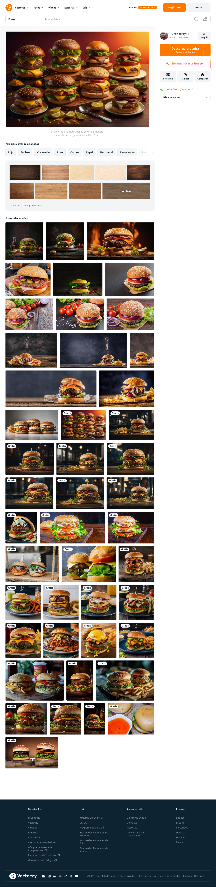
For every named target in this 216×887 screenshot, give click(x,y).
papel (89, 152)
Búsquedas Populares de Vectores (94, 834)
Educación (34, 837)
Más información (171, 97)
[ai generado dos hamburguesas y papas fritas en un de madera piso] (34, 680)
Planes (133, 7)
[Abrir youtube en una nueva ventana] (76, 876)
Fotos (36, 7)
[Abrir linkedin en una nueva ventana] (54, 876)
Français (181, 837)
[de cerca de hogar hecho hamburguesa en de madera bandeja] (28, 279)
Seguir (204, 37)
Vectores (20, 7)
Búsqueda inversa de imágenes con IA (40, 849)
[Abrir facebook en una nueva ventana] (43, 876)
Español (180, 822)
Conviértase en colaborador (135, 834)
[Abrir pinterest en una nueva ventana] (60, 876)
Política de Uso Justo (193, 875)
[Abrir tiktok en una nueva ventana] (65, 876)
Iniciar (199, 7)
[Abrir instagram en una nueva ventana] (49, 876)
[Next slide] (149, 152)
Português (182, 827)
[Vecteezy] (8, 7)
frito (60, 152)
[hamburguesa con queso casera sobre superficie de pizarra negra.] (129, 279)
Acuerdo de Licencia (91, 817)
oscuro (74, 152)
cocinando (43, 152)
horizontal (106, 152)
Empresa (33, 832)
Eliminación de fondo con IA (44, 855)
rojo (10, 152)
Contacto (132, 822)
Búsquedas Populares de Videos (94, 850)
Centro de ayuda (136, 817)
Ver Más (126, 191)
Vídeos (52, 7)
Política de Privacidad (169, 875)
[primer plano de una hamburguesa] (131, 527)
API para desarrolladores (42, 842)
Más (84, 7)
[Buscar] (196, 19)
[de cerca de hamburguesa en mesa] (26, 719)
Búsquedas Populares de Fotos (94, 842)
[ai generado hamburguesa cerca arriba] (131, 425)
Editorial (69, 7)
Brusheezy (34, 817)
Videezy (32, 827)
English (180, 817)
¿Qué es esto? (186, 89)
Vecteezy (33, 822)
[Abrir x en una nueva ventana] (71, 876)
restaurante (127, 152)
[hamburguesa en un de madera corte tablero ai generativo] (94, 719)
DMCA (83, 822)
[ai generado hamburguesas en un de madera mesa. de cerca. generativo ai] (83, 425)
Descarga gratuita (185, 50)
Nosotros (132, 827)
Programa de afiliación (92, 827)
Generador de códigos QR (43, 860)
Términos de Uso (147, 875)
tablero (25, 152)
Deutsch (180, 832)
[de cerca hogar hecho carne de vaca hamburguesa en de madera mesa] (142, 350)
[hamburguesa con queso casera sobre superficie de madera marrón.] (29, 314)
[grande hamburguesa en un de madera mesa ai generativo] (79, 680)
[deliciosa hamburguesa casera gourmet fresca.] (31, 752)
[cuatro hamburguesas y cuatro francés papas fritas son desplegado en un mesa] (31, 425)
